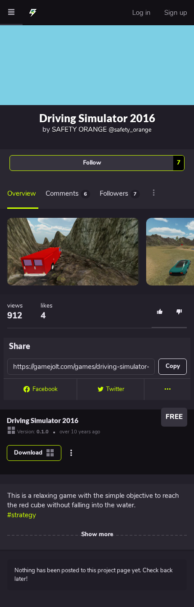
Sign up (175, 12)
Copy (173, 366)
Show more (97, 534)
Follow (131, 163)
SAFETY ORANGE (102, 129)
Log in (141, 12)
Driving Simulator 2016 (97, 117)
